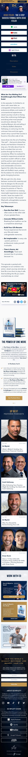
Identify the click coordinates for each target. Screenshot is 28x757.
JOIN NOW (22, 1)
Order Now (14, 618)
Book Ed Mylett (14, 596)
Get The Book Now (14, 398)
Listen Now (14, 645)
